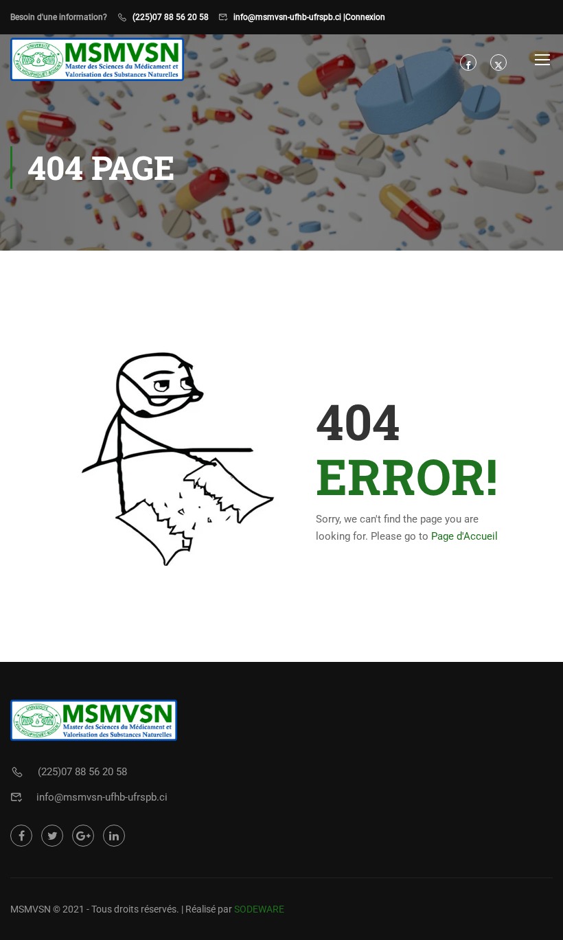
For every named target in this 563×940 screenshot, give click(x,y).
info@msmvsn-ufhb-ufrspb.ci (102, 797)
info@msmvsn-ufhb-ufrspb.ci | (289, 17)
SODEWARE (259, 909)
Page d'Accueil (464, 536)
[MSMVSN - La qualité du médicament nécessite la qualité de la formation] (97, 59)
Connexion (365, 17)
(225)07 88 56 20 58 (171, 17)
